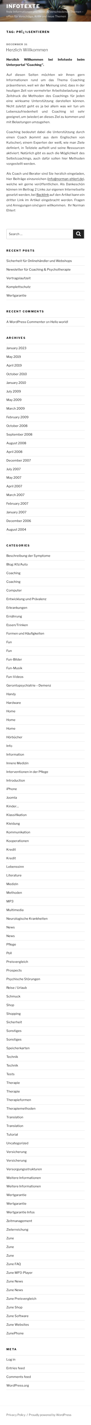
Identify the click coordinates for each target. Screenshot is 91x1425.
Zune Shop (14, 1307)
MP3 (10, 901)
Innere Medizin (17, 763)
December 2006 (18, 521)
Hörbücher (14, 737)
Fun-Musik (14, 668)
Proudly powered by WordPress (50, 1415)
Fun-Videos (14, 677)
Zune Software (17, 1316)
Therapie (13, 1083)
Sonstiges (14, 1031)
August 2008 (16, 443)
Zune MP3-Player (19, 1273)
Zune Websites (17, 1325)
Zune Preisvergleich (21, 1299)
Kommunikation (18, 832)
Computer (14, 590)
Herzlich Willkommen (27, 49)
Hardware (13, 703)
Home (10, 711)
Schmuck (13, 996)
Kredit (11, 849)
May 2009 (14, 400)
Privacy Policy (15, 1415)
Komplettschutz (18, 287)
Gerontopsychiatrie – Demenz (28, 685)
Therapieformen (18, 1100)
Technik (12, 1057)
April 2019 (14, 365)
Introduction (15, 780)
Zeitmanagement (19, 1221)
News (10, 927)
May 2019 (13, 357)
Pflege (11, 944)
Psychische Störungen (23, 979)
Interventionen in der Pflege (27, 772)
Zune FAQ (13, 1264)
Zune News (14, 1281)
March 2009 (15, 408)
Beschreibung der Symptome (28, 556)
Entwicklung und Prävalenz (26, 599)
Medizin (12, 884)
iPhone (11, 789)
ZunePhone (15, 1333)
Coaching (13, 573)
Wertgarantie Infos (20, 1212)
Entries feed (15, 1368)
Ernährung (14, 616)
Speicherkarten (18, 1048)
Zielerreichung (17, 1230)
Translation (14, 1117)
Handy (11, 694)
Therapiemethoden (21, 1108)
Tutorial (12, 1134)
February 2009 (17, 417)
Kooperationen (17, 841)
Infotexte (23, 6)
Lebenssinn (15, 867)
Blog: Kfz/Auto (17, 564)
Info (9, 746)
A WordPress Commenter (25, 322)
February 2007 (17, 503)
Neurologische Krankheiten (27, 919)
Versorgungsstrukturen (24, 1169)
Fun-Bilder (14, 659)
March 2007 (15, 495)
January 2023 (16, 348)
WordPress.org (17, 1385)
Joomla (11, 798)
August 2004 (16, 529)
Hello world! (59, 322)
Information (15, 754)
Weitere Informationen (23, 1178)
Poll (9, 953)
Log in (10, 1359)
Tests (10, 1074)
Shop (10, 1005)
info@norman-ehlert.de (65, 179)
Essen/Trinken (17, 625)
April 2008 (14, 452)
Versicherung (16, 1152)
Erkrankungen (16, 608)
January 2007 (16, 512)
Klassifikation (16, 815)
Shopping (13, 1014)
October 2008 (17, 426)
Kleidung (13, 824)
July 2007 (13, 469)
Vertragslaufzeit (18, 278)
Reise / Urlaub (16, 988)
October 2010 (16, 374)
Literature (14, 875)
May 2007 (13, 478)
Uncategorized (17, 1143)
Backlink (42, 195)
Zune (10, 1238)
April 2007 (14, 486)
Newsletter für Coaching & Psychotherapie (38, 269)
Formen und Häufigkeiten (25, 633)
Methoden (14, 893)
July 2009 (13, 391)
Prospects (14, 970)
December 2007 (18, 460)
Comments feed (18, 1377)
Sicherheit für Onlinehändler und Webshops (39, 261)
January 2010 (16, 383)
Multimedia (14, 910)
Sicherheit (14, 1022)
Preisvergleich (17, 962)
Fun (9, 642)
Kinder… (12, 806)
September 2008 (19, 434)
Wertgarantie (16, 295)
